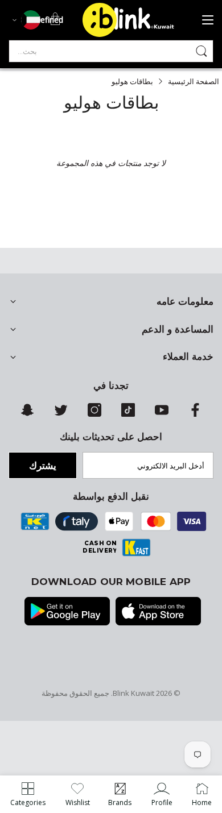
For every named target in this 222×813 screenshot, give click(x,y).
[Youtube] (161, 414)
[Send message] (201, 51)
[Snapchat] (27, 414)
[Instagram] (94, 414)
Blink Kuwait (133, 693)
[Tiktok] (128, 414)
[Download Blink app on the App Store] (158, 612)
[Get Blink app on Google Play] (67, 612)
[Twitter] (61, 414)
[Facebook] (195, 414)
